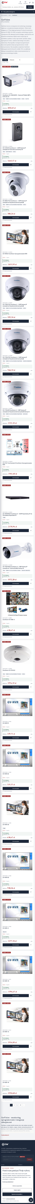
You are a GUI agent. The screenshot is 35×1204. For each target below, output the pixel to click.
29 (20, 1105)
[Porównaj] (30, 2)
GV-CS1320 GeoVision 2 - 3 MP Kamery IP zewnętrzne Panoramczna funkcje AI (14, 148)
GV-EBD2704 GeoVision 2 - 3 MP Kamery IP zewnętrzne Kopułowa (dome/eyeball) (15, 201)
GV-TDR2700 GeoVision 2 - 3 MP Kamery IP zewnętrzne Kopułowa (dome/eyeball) (15, 305)
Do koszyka (16, 112)
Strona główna (4, 15)
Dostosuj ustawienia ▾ (7, 1182)
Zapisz (29, 1159)
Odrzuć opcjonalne (17, 1186)
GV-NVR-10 (6, 981)
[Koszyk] (33, 2)
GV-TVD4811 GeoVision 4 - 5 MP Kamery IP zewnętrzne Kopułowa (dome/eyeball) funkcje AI (16, 410)
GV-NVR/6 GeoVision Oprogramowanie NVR (15, 253)
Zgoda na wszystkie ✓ (17, 1194)
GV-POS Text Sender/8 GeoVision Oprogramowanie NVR (17, 463)
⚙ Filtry (5, 60)
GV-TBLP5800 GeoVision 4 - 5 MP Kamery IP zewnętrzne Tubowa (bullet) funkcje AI (15, 567)
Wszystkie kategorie (18, 11)
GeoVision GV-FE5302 (9, 670)
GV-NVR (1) (6, 723)
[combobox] (13, 7)
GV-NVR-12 (6, 1031)
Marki (10, 15)
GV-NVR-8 (6, 928)
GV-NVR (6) (6, 877)
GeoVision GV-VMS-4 (9, 619)
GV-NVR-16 (6, 1082)
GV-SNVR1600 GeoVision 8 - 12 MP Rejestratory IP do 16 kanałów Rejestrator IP (17, 514)
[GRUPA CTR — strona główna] (4, 2)
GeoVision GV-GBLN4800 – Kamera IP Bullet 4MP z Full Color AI (17, 95)
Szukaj (30, 7)
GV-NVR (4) (6, 824)
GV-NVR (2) (6, 774)
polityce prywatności (10, 1198)
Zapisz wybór (17, 1190)
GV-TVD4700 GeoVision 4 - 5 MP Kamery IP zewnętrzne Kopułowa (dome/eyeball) (15, 358)
